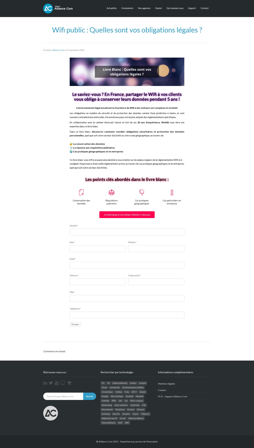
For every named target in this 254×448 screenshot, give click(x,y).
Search (89, 396)
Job (120, 401)
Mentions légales (166, 383)
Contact (205, 8)
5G (108, 383)
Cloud (104, 387)
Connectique (107, 392)
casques (142, 383)
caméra (133, 383)
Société (74, 225)
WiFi (127, 423)
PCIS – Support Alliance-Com (172, 396)
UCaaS (123, 418)
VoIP (120, 423)
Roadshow (120, 409)
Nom (72, 242)
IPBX (114, 401)
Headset (139, 396)
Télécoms (145, 414)
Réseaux (140, 409)
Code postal (134, 275)
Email (73, 259)
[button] (127, 214)
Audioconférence (120, 383)
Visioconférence (108, 423)
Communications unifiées (133, 387)
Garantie (129, 396)
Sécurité (116, 414)
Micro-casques (136, 401)
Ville (72, 292)
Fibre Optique (117, 396)
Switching (106, 414)
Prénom (132, 242)
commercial (115, 387)
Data (127, 392)
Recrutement (107, 409)
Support (192, 8)
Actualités (112, 8)
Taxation (126, 414)
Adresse (74, 275)
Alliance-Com (58, 50)
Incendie (105, 401)
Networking (107, 405)
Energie (105, 396)
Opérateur (134, 405)
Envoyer (75, 324)
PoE (144, 405)
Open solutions (121, 405)
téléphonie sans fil (109, 418)
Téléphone (75, 308)
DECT (134, 392)
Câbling (118, 392)
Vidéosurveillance (135, 418)
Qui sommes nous (175, 8)
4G (103, 383)
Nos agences (144, 8)
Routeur (130, 409)
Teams (135, 414)
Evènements (127, 8)
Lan (126, 401)
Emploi (158, 8)
